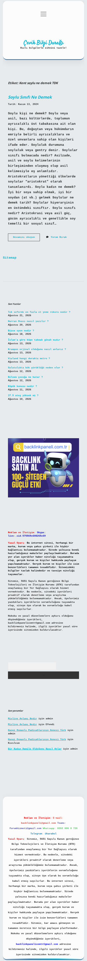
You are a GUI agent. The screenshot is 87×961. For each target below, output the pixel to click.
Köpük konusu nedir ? (22, 386)
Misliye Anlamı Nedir (22, 718)
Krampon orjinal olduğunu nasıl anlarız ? (37, 349)
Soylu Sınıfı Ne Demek (30, 97)
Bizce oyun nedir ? (21, 330)
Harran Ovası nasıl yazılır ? (28, 321)
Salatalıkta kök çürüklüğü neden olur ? (35, 367)
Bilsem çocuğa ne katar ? (25, 377)
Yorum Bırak (59, 237)
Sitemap (9, 258)
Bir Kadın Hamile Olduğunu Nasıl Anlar (35, 749)
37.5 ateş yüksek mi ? (23, 395)
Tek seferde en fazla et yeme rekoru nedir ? (39, 312)
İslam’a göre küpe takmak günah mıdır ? (35, 340)
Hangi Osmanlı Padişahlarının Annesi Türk (37, 730)
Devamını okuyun (26, 238)
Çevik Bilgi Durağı (44, 43)
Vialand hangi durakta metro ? (29, 358)
